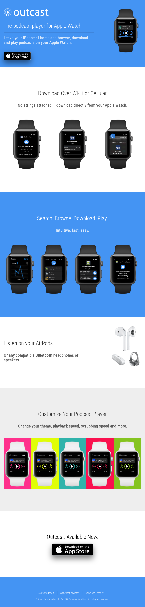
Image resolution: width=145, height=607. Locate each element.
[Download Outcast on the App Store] (17, 53)
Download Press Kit (95, 592)
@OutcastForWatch (69, 592)
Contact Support (46, 592)
